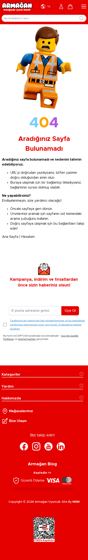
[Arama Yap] (81, 18)
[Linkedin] (61, 446)
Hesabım (28, 236)
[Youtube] (48, 446)
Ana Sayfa (10, 236)
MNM (76, 501)
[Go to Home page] (17, 6)
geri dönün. (44, 208)
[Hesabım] (61, 6)
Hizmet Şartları (27, 339)
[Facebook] (24, 446)
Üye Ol (70, 310)
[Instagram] (36, 446)
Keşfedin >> (42, 472)
